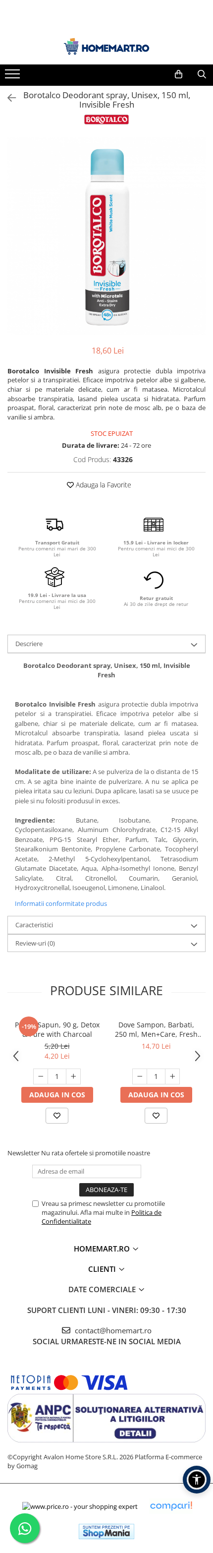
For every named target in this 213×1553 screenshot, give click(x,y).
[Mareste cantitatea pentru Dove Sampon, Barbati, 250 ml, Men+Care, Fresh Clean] (172, 1076)
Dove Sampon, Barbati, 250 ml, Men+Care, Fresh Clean (156, 1029)
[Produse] (13, 76)
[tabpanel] (106, 236)
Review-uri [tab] (35, 943)
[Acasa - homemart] (106, 46)
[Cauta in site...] (202, 74)
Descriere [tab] (29, 643)
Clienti (103, 1269)
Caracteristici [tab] (34, 924)
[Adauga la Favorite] (57, 1116)
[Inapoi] (7, 98)
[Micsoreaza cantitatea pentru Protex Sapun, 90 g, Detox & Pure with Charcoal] (40, 1076)
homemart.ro (103, 1249)
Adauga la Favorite (102, 484)
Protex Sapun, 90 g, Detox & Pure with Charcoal (57, 1029)
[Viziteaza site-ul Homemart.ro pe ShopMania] (106, 1531)
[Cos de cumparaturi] (178, 74)
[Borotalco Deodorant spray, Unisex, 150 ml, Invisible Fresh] (106, 236)
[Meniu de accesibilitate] (197, 1479)
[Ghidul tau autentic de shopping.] (171, 1506)
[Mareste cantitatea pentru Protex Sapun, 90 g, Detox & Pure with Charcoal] (73, 1076)
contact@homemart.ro (112, 1330)
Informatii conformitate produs (61, 903)
